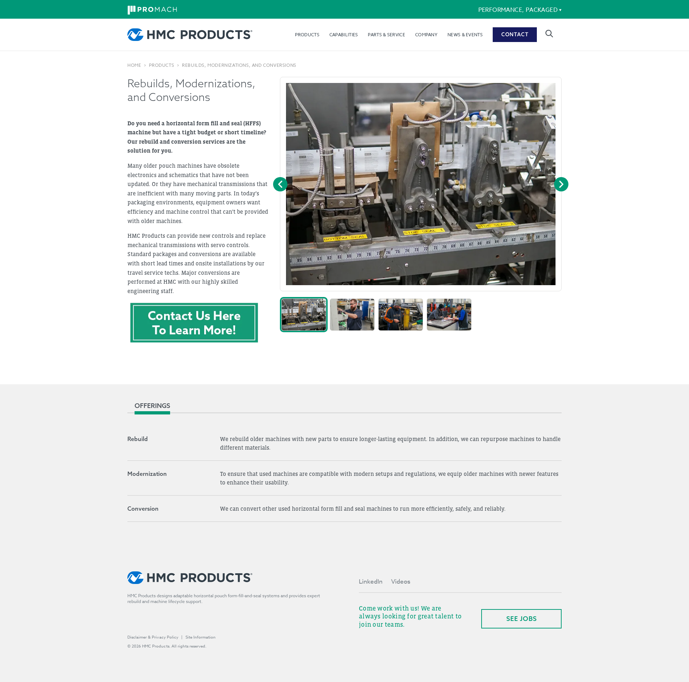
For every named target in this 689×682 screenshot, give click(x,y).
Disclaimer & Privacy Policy (152, 637)
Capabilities (343, 35)
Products (307, 35)
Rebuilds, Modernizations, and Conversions (239, 65)
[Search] (549, 33)
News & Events (465, 35)
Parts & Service (386, 35)
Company (426, 35)
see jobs (521, 618)
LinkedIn (371, 581)
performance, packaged (518, 10)
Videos (400, 581)
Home (134, 65)
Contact (515, 34)
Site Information (201, 637)
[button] (303, 314)
